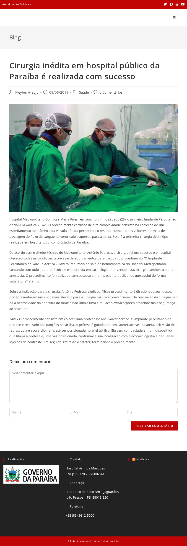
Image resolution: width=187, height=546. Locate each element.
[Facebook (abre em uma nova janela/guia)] (171, 4)
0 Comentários (110, 92)
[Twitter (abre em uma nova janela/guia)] (165, 4)
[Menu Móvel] (174, 17)
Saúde (84, 92)
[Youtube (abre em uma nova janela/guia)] (182, 4)
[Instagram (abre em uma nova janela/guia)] (177, 4)
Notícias (142, 459)
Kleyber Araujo (27, 92)
